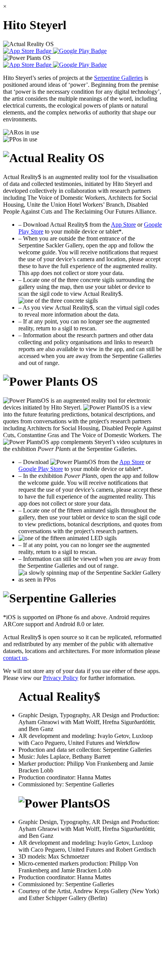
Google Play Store (40, 469)
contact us (15, 658)
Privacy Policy (60, 678)
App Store (123, 224)
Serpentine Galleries (118, 78)
